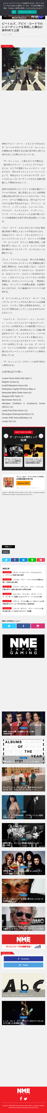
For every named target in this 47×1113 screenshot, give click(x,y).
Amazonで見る (23, 483)
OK (14, 12)
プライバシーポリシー (27, 12)
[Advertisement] (24, 41)
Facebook (24, 958)
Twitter (24, 965)
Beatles (5, 552)
